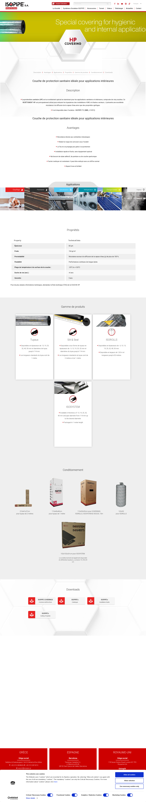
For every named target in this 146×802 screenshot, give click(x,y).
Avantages (47, 72)
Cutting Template (45, 616)
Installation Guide (104, 602)
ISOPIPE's (75, 600)
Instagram (126, 3)
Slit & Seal (73, 339)
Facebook (114, 3)
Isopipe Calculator (61, 3)
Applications (58, 72)
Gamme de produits (81, 72)
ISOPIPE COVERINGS (45, 600)
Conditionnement (96, 72)
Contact (138, 8)
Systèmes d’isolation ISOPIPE (73, 8)
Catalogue (75, 602)
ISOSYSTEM (87, 514)
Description (37, 72)
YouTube (122, 3)
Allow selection (129, 780)
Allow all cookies (129, 775)
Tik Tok (129, 4)
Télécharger (119, 8)
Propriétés (68, 72)
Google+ (118, 3)
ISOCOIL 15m (98, 514)
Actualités (129, 8)
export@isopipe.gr (24, 768)
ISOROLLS (78, 514)
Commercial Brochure (45, 602)
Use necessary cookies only (129, 786)
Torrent (101, 8)
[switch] (74, 795)
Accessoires (91, 8)
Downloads (109, 72)
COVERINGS (96, 511)
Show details (30, 798)
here (55, 782)
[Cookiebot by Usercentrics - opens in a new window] (13, 798)
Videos (109, 8)
